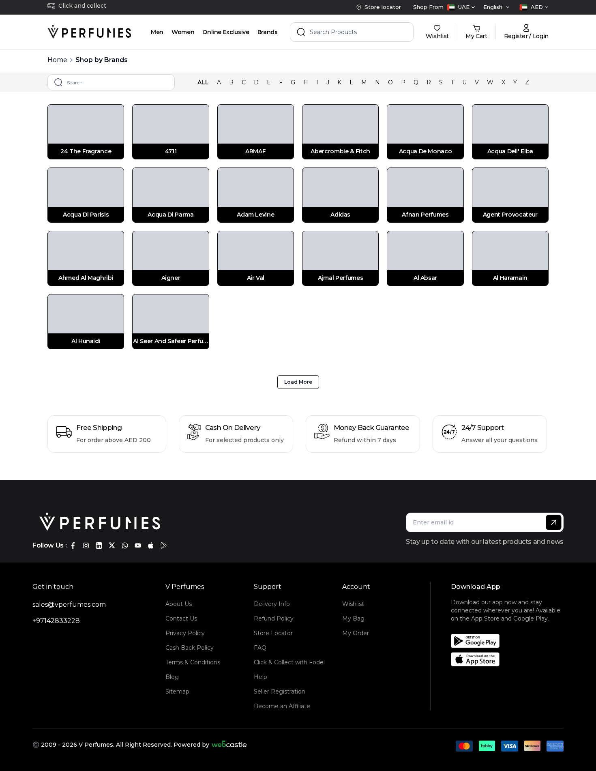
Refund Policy (274, 618)
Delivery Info (272, 604)
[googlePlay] (164, 545)
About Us (178, 604)
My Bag (353, 618)
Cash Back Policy (189, 647)
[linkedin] (99, 545)
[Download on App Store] (510, 659)
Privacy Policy (185, 633)
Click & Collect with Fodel (289, 662)
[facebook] (73, 545)
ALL (203, 82)
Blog (172, 677)
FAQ (260, 647)
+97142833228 (56, 621)
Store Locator (273, 633)
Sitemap (177, 691)
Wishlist (353, 604)
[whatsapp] (125, 545)
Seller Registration (279, 691)
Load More (298, 382)
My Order (355, 633)
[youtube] (138, 545)
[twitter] (112, 545)
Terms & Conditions (192, 662)
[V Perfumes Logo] (89, 32)
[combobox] (461, 7)
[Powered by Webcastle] (229, 745)
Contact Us (181, 618)
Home (57, 60)
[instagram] (86, 545)
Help (260, 677)
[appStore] (151, 545)
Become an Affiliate (282, 706)
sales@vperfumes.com (69, 604)
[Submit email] (554, 522)
